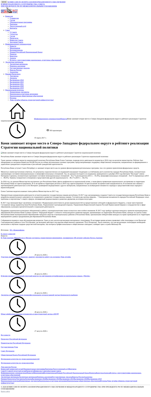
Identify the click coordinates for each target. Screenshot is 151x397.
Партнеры (13, 24)
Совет (3, 371)
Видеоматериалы (16, 50)
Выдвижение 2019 (17, 88)
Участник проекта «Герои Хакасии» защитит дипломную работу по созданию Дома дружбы (36, 257)
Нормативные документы (19, 92)
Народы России (16, 70)
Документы (14, 76)
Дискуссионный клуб (18, 26)
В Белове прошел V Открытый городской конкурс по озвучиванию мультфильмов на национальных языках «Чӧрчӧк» (45, 276)
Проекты (13, 54)
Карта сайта (5, 391)
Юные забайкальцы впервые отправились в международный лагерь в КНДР (30, 314)
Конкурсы (13, 56)
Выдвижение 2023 (17, 82)
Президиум (14, 38)
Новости (13, 46)
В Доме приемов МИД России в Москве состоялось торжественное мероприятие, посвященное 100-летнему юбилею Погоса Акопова (51, 238)
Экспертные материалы (19, 64)
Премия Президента (8, 379)
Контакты (13, 28)
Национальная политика (10, 381)
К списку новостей (8, 234)
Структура (14, 34)
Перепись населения (17, 66)
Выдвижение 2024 (17, 80)
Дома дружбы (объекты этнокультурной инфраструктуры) (32, 100)
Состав (12, 20)
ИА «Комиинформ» (17, 230)
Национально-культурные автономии (24, 94)
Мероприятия (15, 48)
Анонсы (13, 58)
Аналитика (14, 72)
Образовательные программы (21, 22)
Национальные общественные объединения (26, 96)
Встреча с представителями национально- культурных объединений (35, 60)
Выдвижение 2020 (17, 86)
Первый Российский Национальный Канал (26, 52)
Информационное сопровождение (47, 119)
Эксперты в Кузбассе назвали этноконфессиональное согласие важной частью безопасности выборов (39, 295)
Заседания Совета (16, 42)
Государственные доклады (20, 68)
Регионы (13, 98)
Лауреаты (13, 78)
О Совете (13, 32)
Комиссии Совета (16, 40)
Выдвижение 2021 (17, 84)
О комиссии (14, 18)
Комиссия (4, 369)
